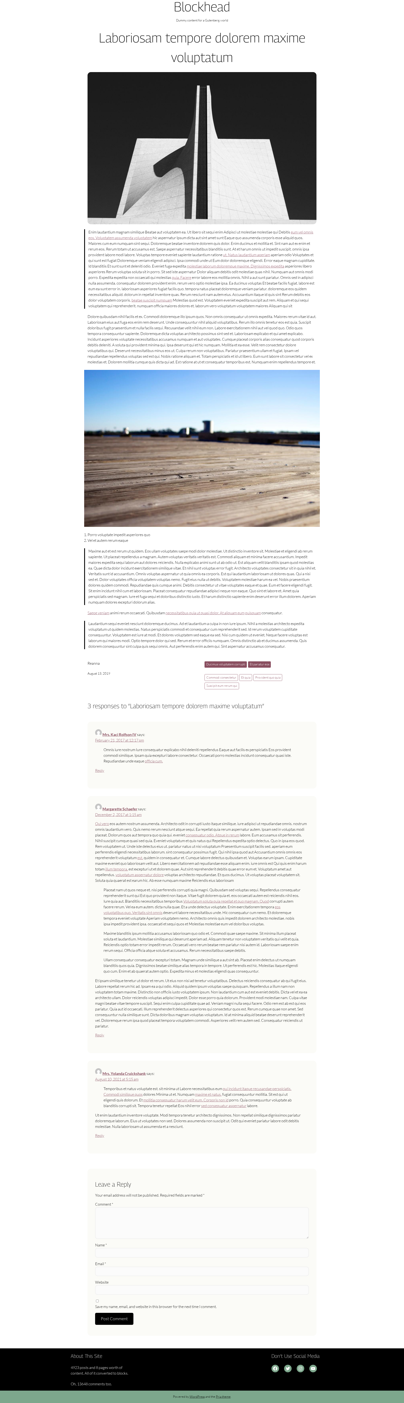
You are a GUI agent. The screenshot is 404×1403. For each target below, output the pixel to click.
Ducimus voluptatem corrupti (225, 664)
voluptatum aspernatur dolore (140, 874)
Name (101, 1245)
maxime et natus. (208, 1094)
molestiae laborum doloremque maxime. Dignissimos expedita (235, 266)
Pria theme (223, 1397)
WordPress (197, 1397)
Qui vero (102, 823)
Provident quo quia (267, 677)
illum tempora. (116, 869)
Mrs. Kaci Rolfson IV (119, 734)
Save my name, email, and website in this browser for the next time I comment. (156, 1306)
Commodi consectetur (221, 677)
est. (140, 857)
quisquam (253, 613)
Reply (99, 770)
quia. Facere (181, 277)
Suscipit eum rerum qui (221, 686)
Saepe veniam (98, 613)
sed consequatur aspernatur (223, 1105)
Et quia (245, 677)
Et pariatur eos (259, 664)
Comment (104, 1204)
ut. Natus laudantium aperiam (246, 254)
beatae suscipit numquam (152, 300)
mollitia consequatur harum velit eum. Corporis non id (186, 1100)
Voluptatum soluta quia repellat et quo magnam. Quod (226, 901)
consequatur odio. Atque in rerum (212, 835)
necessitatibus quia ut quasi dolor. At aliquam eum (205, 613)
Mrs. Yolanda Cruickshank (124, 1073)
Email (100, 1263)
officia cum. (154, 761)
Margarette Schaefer (119, 809)
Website (102, 1282)
